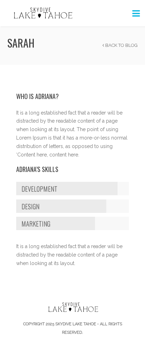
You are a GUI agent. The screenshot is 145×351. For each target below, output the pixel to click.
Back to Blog (121, 45)
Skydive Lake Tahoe (75, 324)
